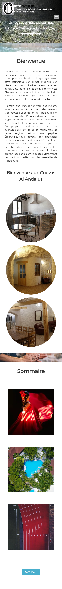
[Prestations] (31, 526)
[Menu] (56, 17)
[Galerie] (31, 469)
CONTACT (31, 572)
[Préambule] (31, 412)
